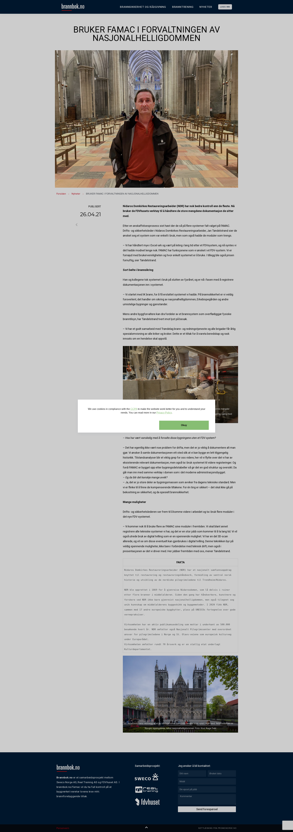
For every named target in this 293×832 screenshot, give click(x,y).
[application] (146, 416)
